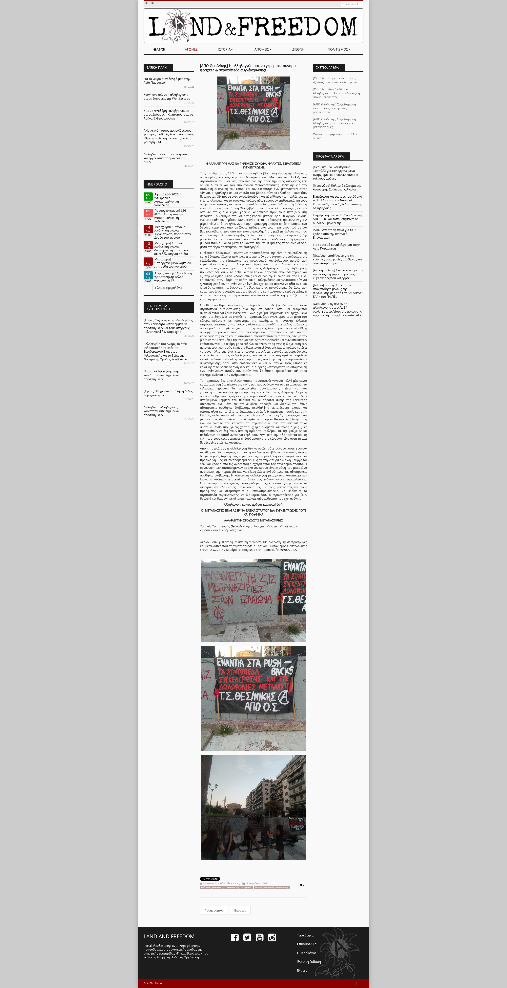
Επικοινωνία (306, 944)
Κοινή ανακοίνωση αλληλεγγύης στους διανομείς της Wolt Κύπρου (167, 96)
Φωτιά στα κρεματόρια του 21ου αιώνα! (335, 136)
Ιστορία (224, 49)
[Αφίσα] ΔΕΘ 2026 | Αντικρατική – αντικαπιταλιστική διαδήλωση (167, 199)
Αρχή (160, 49)
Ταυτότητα (305, 935)
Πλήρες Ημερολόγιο (169, 288)
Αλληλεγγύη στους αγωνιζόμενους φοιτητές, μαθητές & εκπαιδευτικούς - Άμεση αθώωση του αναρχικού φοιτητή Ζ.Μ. (169, 136)
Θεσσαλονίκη (233, 887)
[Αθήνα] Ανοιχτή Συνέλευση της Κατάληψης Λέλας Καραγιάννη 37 (172, 276)
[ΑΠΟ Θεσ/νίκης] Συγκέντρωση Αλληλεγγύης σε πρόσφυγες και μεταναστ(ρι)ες (334, 123)
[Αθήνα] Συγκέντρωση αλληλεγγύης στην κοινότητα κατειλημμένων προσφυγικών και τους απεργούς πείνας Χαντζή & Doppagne (168, 326)
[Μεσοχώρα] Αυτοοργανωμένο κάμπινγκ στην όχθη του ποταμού (172, 262)
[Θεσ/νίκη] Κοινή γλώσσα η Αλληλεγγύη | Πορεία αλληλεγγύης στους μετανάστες (337, 93)
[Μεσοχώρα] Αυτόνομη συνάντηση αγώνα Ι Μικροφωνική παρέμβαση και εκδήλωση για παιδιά (171, 248)
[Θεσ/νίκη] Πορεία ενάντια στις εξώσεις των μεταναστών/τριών (335, 80)
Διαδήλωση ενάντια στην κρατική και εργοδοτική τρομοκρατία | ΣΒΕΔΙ (167, 158)
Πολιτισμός (338, 49)
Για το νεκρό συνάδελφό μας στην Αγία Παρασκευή (167, 81)
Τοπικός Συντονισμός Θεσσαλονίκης (272, 887)
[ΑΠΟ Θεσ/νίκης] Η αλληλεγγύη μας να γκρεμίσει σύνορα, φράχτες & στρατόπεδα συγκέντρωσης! (248, 67)
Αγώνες (191, 49)
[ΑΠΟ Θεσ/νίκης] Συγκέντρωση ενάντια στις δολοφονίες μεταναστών (334, 108)
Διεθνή (298, 49)
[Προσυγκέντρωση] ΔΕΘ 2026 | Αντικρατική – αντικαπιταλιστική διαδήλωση (170, 216)
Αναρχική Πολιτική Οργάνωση (178, 957)
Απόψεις (261, 49)
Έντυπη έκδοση (309, 961)
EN (152, 3)
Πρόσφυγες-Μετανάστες (212, 887)
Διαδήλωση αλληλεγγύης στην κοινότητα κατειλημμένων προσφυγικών (164, 411)
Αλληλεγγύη (246, 887)
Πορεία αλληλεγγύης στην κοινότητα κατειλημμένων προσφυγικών (161, 375)
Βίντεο (302, 970)
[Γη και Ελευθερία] (253, 25)
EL (147, 3)
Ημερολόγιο (306, 953)
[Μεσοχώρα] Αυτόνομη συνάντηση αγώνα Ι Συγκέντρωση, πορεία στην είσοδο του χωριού (172, 232)
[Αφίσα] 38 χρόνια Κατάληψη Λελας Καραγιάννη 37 (168, 393)
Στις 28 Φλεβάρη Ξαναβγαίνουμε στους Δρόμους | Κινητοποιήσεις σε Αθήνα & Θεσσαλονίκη (168, 114)
